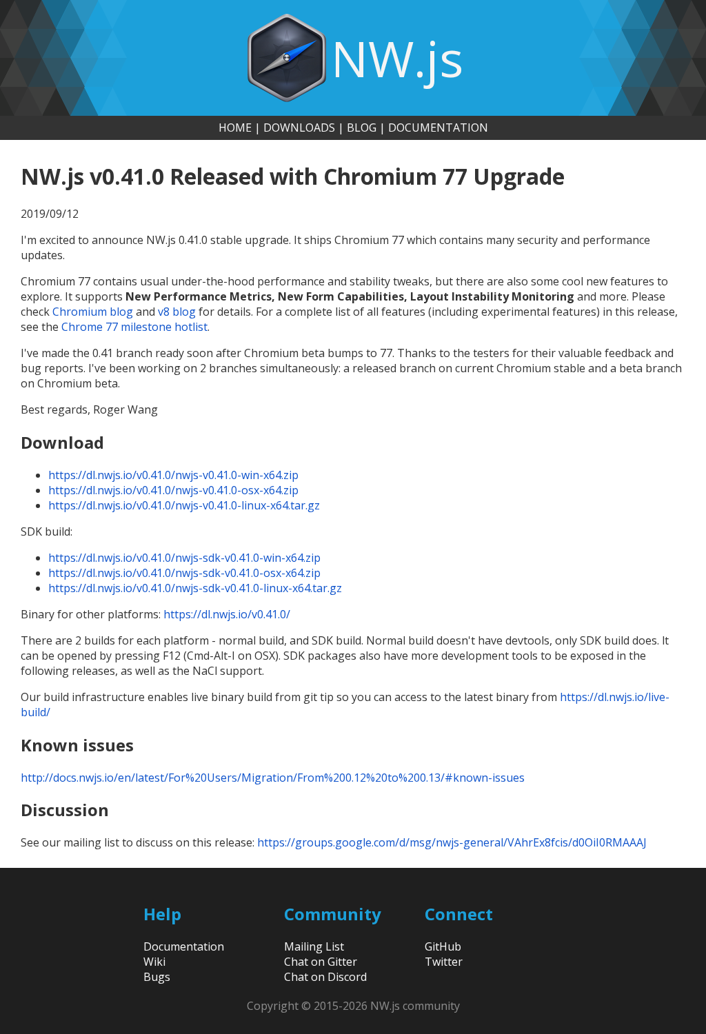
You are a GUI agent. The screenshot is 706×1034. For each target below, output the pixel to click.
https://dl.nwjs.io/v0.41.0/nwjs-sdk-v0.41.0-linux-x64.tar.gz (195, 588)
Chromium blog (92, 311)
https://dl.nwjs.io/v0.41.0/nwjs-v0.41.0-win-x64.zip (173, 475)
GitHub (443, 946)
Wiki (154, 961)
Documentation (438, 127)
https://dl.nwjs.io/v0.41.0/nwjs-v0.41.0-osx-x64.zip (173, 490)
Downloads (299, 127)
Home (235, 127)
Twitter (444, 961)
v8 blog (177, 311)
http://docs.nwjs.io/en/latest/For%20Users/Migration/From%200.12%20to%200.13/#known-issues (273, 777)
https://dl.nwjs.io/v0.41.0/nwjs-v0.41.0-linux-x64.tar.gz (184, 505)
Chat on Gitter (320, 961)
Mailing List (314, 946)
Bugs (156, 976)
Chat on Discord (325, 976)
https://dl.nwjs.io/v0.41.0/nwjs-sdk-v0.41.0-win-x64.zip (184, 557)
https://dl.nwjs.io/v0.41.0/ (226, 614)
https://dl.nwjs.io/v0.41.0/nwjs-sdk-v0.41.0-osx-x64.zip (184, 572)
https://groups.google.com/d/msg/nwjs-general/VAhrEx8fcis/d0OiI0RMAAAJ (452, 842)
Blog (361, 127)
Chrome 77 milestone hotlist (134, 326)
